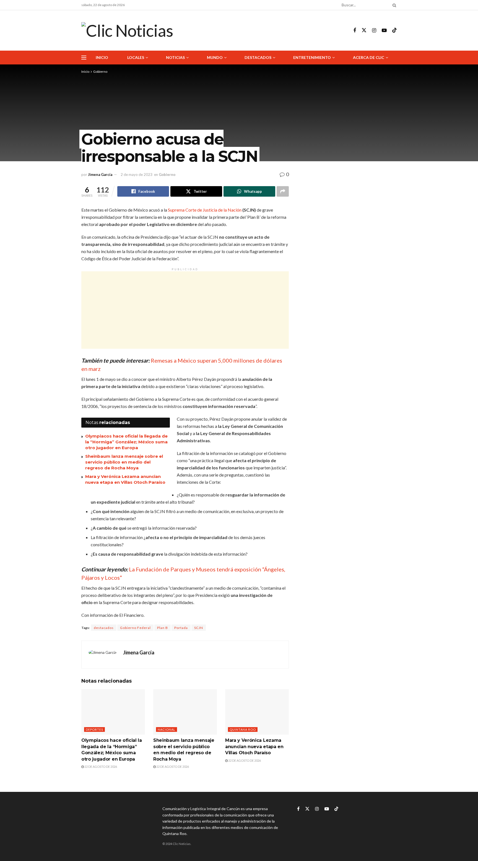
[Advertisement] (185, 310)
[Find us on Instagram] (374, 30)
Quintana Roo (243, 729)
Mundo (215, 57)
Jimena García (100, 174)
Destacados (258, 57)
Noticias (175, 57)
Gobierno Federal (135, 628)
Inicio (102, 57)
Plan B (162, 628)
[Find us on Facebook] (354, 30)
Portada (181, 628)
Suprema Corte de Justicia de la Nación (204, 209)
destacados (104, 628)
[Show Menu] (83, 57)
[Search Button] (393, 5)
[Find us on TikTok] (394, 30)
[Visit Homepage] (127, 30)
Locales (135, 57)
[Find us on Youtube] (384, 30)
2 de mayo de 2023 (136, 174)
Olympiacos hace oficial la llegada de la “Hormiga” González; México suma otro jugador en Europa (126, 441)
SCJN (198, 628)
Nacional (166, 729)
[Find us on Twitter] (364, 30)
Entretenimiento (312, 57)
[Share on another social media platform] (283, 191)
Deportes (94, 729)
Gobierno (100, 71)
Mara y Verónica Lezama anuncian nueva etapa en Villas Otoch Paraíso (254, 746)
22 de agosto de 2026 (100, 766)
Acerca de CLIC (368, 57)
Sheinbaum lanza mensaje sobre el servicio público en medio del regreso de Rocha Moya (124, 462)
